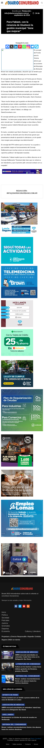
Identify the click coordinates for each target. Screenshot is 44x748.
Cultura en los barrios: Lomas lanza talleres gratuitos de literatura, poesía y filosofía (28, 669)
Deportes (5, 629)
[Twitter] (19, 606)
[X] (11, 46)
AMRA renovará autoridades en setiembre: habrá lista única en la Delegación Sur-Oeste (27, 657)
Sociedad (5, 618)
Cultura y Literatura (32, 631)
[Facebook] (7, 46)
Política (5, 615)
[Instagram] (28, 46)
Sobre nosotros (17, 744)
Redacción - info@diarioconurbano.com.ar (22, 192)
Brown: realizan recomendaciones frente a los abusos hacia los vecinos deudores (27, 681)
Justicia (5, 623)
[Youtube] (24, 606)
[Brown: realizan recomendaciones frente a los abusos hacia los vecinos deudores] (8, 679)
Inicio (4, 612)
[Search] (42, 3)
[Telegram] (32, 46)
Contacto (28, 744)
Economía (6, 631)
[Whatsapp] (24, 46)
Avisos (36, 744)
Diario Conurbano (36, 738)
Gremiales (6, 626)
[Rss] (28, 606)
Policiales (5, 620)
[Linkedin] (16, 46)
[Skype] (36, 46)
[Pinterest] (20, 46)
